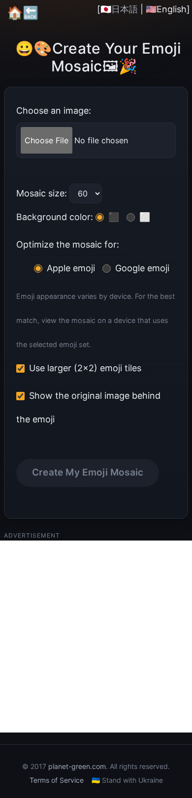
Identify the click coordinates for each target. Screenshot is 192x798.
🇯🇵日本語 (119, 9)
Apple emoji (69, 268)
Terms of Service (57, 780)
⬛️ (112, 217)
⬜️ (143, 217)
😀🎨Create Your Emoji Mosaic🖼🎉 (98, 57)
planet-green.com (77, 766)
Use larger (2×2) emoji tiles (84, 368)
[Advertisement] (96, 637)
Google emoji (141, 268)
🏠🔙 (22, 12)
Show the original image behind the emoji (88, 407)
